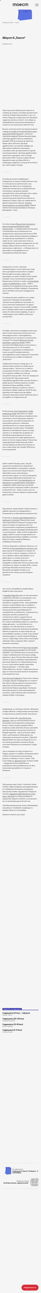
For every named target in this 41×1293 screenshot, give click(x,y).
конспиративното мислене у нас (24, 548)
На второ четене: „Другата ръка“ (16, 1183)
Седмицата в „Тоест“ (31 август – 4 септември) (25, 1172)
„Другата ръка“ (20, 761)
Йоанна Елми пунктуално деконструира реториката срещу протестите (18, 226)
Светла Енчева (7, 1032)
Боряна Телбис (7, 1015)
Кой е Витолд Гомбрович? (12, 678)
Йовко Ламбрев (7, 1026)
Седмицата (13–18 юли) (12, 1024)
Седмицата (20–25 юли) (13, 1019)
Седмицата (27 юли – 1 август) (16, 1013)
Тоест (17, 22)
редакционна (7, 44)
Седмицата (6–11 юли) (12, 1030)
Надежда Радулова (11, 595)
